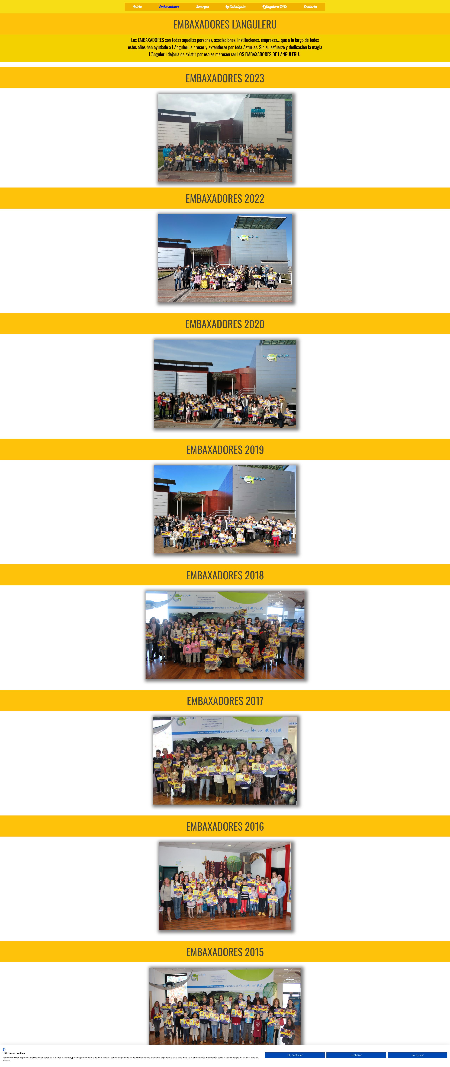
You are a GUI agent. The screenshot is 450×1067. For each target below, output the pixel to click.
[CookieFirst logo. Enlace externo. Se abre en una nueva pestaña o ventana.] (4, 1049)
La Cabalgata (235, 6)
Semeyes (202, 6)
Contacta (310, 6)
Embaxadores (169, 6)
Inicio (137, 6)
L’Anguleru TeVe (274, 6)
